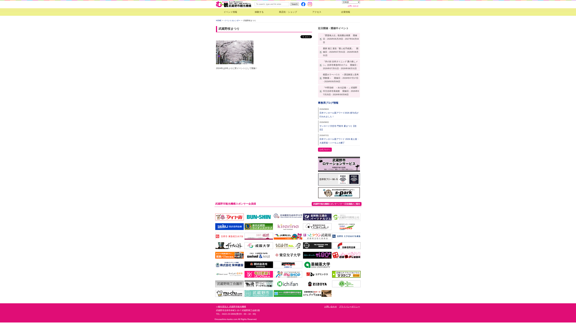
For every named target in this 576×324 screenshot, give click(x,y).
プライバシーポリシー (349, 306)
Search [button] (294, 4)
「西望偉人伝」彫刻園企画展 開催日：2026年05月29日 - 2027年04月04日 (341, 39)
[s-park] (339, 196)
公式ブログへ (325, 149)
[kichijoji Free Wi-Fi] (339, 184)
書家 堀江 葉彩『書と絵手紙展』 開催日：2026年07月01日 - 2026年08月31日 (340, 52)
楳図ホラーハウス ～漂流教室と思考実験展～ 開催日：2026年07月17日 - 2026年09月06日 (341, 78)
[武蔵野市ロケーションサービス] (339, 170)
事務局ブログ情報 (328, 102)
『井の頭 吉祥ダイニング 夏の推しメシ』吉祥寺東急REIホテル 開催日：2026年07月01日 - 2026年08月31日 (340, 65)
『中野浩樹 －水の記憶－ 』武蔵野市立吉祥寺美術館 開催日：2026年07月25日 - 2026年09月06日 (341, 91)
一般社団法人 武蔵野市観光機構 (231, 306)
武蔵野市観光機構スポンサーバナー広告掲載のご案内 (336, 204)
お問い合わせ (353, 6)
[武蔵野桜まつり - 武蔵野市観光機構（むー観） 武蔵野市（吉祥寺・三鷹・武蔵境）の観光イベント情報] (233, 4)
